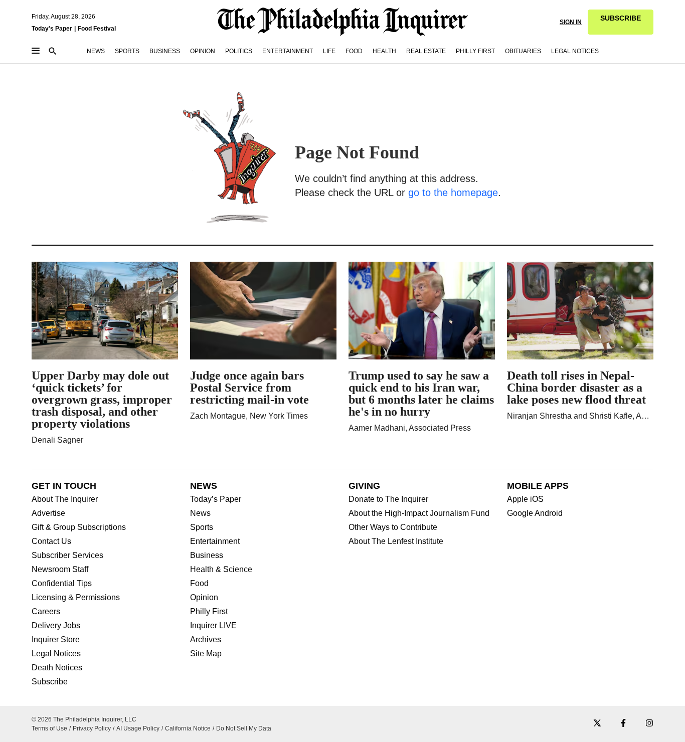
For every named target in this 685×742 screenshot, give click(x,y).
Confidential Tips (62, 584)
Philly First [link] (475, 51)
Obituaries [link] (523, 51)
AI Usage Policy (137, 728)
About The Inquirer (65, 499)
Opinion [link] (202, 51)
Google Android (535, 513)
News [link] (96, 51)
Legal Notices (56, 654)
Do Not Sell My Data (243, 728)
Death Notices (57, 668)
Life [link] (329, 51)
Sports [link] (127, 51)
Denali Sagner (57, 440)
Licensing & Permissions (76, 598)
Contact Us (51, 541)
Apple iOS (525, 499)
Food (199, 584)
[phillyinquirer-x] (597, 723)
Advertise (48, 513)
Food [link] (354, 51)
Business (206, 555)
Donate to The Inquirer (388, 499)
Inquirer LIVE (213, 626)
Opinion (204, 598)
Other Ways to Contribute (393, 527)
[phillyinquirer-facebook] (623, 723)
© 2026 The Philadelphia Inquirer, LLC (84, 719)
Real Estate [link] (426, 51)
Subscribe (50, 682)
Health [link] (384, 51)
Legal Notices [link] (575, 51)
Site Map (206, 654)
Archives (205, 640)
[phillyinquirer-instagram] (649, 723)
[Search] (53, 52)
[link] (620, 22)
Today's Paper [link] (52, 28)
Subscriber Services (67, 555)
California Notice (188, 728)
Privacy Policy (92, 728)
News (200, 513)
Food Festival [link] (97, 28)
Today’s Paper (215, 499)
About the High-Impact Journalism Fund (419, 513)
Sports (201, 527)
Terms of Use (49, 728)
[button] (620, 22)
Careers (46, 612)
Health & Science (221, 570)
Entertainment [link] (287, 51)
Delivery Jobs (56, 626)
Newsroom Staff (60, 570)
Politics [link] (238, 51)
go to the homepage (453, 192)
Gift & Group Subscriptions (79, 527)
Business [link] (164, 51)
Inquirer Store (56, 640)
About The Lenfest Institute (396, 541)
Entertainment (215, 541)
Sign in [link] (571, 22)
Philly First (209, 612)
